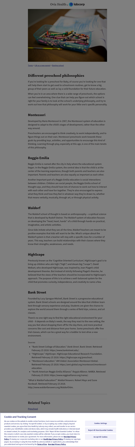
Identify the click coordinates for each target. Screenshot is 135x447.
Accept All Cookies (100, 437)
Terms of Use (42, 444)
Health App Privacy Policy (53, 439)
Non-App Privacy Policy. (57, 444)
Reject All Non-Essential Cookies (100, 430)
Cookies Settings (100, 423)
